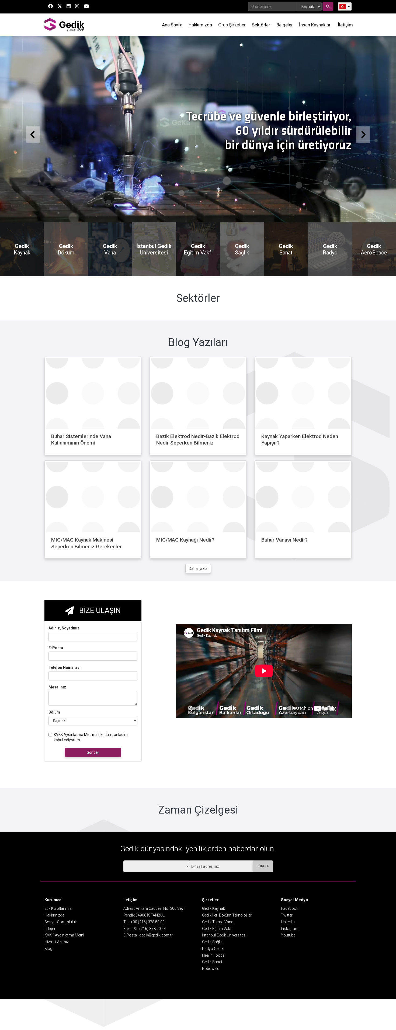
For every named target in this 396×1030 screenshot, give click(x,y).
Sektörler (261, 24)
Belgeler (284, 24)
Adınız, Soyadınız (63, 691)
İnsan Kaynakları (315, 24)
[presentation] (46, 344)
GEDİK (64, 24)
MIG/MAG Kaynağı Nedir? (185, 603)
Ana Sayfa (172, 24)
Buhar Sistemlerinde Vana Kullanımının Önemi (81, 502)
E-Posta (55, 710)
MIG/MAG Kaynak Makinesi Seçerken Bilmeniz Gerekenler (86, 606)
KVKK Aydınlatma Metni (74, 797)
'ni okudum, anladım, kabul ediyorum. (91, 800)
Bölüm (54, 775)
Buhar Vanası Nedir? (284, 603)
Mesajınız (57, 750)
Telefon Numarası (64, 730)
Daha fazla (198, 631)
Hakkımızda (200, 24)
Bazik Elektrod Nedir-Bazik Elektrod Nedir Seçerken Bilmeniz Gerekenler (197, 505)
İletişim (345, 24)
